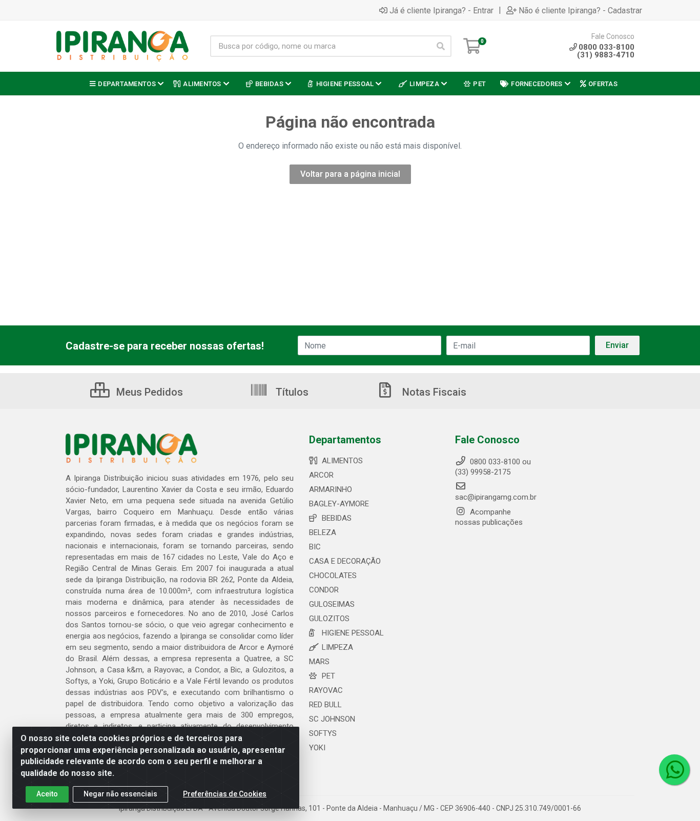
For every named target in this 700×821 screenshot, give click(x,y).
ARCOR (321, 475)
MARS (319, 661)
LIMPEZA (337, 647)
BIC (315, 546)
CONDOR (324, 589)
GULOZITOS (329, 618)
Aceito (47, 794)
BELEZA (322, 532)
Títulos (290, 392)
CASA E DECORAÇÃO (345, 561)
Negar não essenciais (120, 794)
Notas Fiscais (433, 392)
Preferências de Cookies (224, 794)
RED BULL (325, 704)
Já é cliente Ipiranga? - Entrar (441, 10)
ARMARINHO (330, 489)
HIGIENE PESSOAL (353, 633)
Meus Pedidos (148, 392)
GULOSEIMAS (332, 604)
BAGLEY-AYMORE (339, 503)
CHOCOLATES (333, 575)
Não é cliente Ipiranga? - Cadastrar (580, 10)
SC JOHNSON (332, 719)
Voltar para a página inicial (350, 174)
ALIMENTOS (342, 460)
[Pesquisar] (440, 46)
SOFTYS (323, 733)
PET (328, 676)
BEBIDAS (337, 518)
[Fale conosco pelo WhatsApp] (674, 769)
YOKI (317, 747)
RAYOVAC (326, 690)
